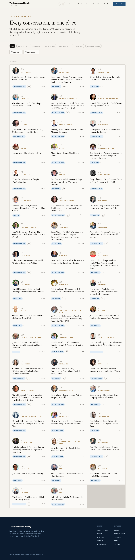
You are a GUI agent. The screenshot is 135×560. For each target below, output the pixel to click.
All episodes (101, 544)
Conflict (79, 46)
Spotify (99, 534)
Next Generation (65, 46)
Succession (36, 46)
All (12, 46)
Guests (80, 4)
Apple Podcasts (102, 530)
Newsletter (97, 4)
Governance (22, 46)
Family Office (50, 46)
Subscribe (119, 4)
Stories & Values (93, 46)
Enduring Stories (120, 534)
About (88, 4)
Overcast (100, 537)
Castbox (100, 541)
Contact (107, 4)
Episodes (71, 4)
